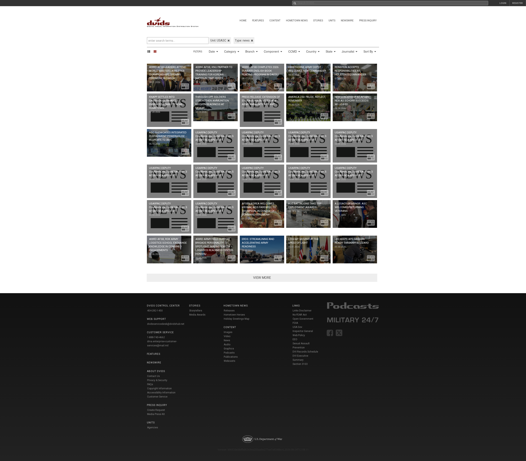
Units (332, 20)
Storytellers (195, 310)
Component (272, 51)
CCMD (293, 51)
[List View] (150, 51)
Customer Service (157, 396)
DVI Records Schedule (305, 351)
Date (212, 51)
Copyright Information (159, 388)
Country (311, 51)
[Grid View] (156, 51)
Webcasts (229, 361)
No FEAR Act (300, 314)
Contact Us (153, 376)
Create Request (156, 410)
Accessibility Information (161, 392)
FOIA (295, 323)
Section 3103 (300, 364)
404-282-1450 (155, 310)
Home (243, 20)
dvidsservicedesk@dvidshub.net (165, 324)
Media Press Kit (156, 414)
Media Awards (197, 314)
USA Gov (297, 327)
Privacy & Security (157, 380)
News (227, 340)
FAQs (150, 384)
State (329, 51)
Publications (231, 356)
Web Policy (299, 335)
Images (228, 332)
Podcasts (229, 352)
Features (258, 20)
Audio (227, 344)
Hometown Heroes (234, 314)
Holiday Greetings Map (236, 318)
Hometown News (297, 20)
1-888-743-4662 (156, 337)
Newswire (347, 20)
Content (274, 20)
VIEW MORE (262, 278)
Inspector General (303, 331)
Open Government (303, 318)
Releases (229, 310)
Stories (318, 20)
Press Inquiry (368, 20)
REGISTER (517, 3)
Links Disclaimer (302, 310)
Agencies (152, 427)
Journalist (348, 51)
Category (230, 51)
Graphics (229, 348)
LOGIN (502, 3)
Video (227, 336)
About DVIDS (156, 371)
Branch (250, 51)
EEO (295, 339)
